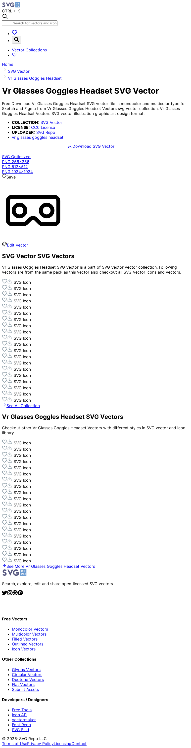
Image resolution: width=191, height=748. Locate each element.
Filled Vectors (25, 639)
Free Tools (22, 709)
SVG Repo (45, 132)
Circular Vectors (27, 674)
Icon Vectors (24, 648)
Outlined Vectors (27, 643)
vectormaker (24, 719)
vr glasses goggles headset (37, 137)
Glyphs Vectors (26, 669)
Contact (79, 743)
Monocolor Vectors (30, 629)
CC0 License (43, 127)
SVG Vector (51, 122)
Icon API (19, 714)
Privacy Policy (40, 743)
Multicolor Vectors (29, 634)
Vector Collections (29, 49)
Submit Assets (25, 689)
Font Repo (21, 724)
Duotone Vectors (28, 679)
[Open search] (16, 39)
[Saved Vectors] (14, 33)
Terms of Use (14, 743)
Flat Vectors (23, 684)
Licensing (62, 743)
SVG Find (20, 729)
